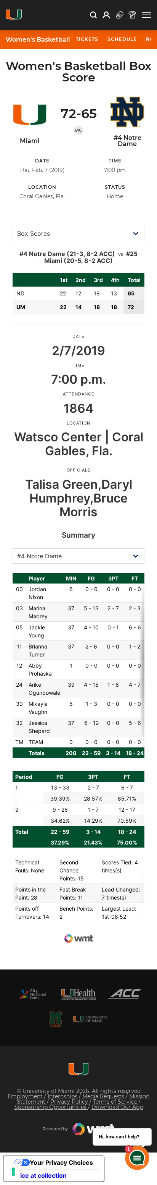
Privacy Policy (70, 1101)
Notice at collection (38, 1175)
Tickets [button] (87, 39)
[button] (146, 15)
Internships (63, 1096)
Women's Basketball (38, 40)
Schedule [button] (122, 39)
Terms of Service (116, 1101)
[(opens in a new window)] (33, 994)
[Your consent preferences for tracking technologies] (13, 1171)
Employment (26, 1096)
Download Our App (117, 1107)
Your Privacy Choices (61, 1162)
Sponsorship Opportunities (51, 1107)
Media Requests (104, 1096)
